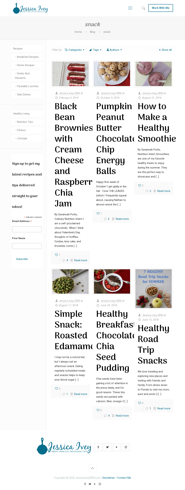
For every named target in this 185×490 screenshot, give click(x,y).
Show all (167, 49)
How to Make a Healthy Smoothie (157, 123)
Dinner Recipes (26, 65)
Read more (80, 260)
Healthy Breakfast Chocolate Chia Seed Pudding (116, 341)
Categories (75, 49)
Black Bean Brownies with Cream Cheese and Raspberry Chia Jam (76, 156)
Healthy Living (21, 113)
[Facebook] (85, 484)
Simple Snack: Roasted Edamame (75, 330)
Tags (96, 49)
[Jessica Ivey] (30, 8)
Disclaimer (109, 477)
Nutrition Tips (25, 121)
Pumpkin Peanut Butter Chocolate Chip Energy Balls (116, 139)
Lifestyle (22, 138)
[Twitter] (90, 484)
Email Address (22, 221)
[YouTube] (95, 484)
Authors (114, 49)
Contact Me (124, 477)
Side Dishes (24, 94)
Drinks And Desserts (22, 76)
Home (78, 31)
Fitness (21, 130)
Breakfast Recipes (28, 57)
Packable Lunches (27, 86)
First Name (18, 238)
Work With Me (160, 8)
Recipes (18, 48)
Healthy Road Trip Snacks (153, 345)
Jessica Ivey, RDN (69, 93)
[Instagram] (100, 484)
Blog (92, 31)
